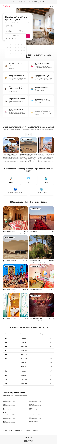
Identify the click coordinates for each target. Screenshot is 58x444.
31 (7, 56)
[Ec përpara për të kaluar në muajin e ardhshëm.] (23, 35)
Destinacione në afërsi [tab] (8, 395)
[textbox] (11, 32)
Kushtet (31, 441)
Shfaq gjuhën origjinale (40, 1)
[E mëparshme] (26, 134)
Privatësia (26, 441)
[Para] (31, 134)
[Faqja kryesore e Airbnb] (6, 6)
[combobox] (17, 27)
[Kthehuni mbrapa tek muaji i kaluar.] (7, 35)
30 (24, 53)
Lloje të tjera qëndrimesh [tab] (21, 395)
